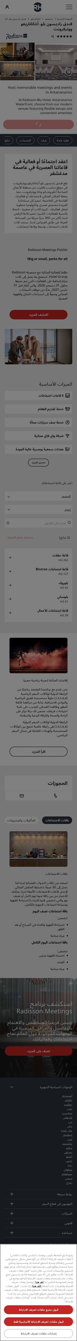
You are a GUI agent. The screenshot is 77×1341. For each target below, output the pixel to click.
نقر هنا (39, 1282)
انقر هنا (37, 1286)
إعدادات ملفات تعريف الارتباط (38, 1333)
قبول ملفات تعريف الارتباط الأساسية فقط (38, 1321)
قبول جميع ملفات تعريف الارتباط (38, 1309)
